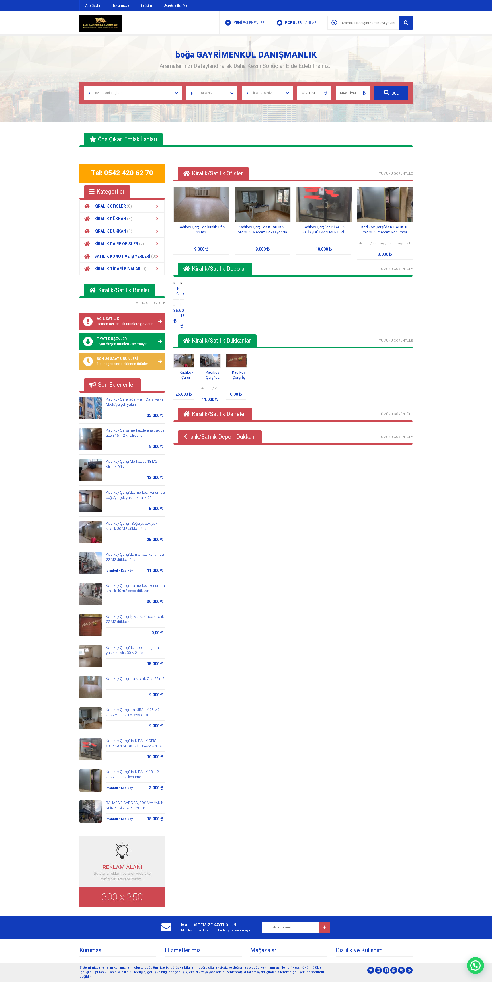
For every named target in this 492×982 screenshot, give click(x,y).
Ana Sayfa (92, 5)
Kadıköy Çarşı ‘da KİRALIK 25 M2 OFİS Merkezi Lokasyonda (262, 229)
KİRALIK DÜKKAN (113, 218)
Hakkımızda (120, 5)
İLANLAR (301, 22)
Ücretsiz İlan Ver (176, 5)
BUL (395, 93)
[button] (475, 965)
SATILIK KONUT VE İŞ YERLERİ (125, 256)
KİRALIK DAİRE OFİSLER (119, 243)
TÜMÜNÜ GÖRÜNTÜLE (148, 302)
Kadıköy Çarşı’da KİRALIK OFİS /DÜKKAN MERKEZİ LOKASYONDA (324, 230)
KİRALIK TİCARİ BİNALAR (120, 268)
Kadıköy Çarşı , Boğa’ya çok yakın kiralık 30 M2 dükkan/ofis (186, 375)
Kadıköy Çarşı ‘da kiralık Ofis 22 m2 (135, 678)
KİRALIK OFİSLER (113, 206)
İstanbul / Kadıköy (119, 571)
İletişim (146, 5)
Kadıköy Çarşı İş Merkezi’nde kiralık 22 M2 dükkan (239, 375)
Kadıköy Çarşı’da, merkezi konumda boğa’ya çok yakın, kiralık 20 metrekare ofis (135, 497)
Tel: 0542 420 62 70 (122, 173)
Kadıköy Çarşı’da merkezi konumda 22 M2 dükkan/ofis (212, 375)
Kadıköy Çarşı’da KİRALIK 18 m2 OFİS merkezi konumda (384, 229)
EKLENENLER (249, 22)
